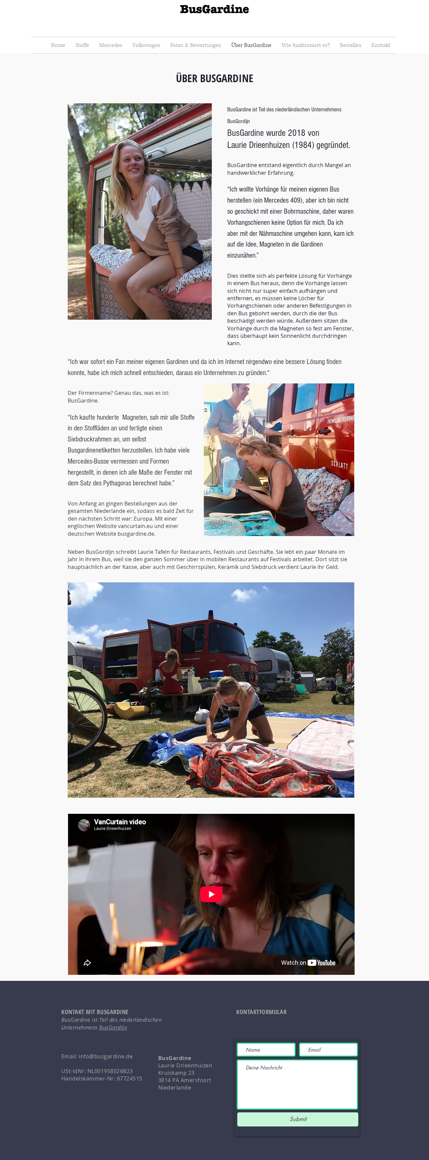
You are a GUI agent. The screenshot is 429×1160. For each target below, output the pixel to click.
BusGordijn (113, 1027)
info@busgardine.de (106, 1056)
